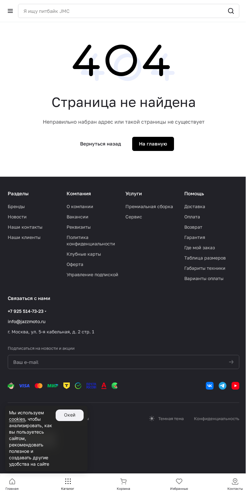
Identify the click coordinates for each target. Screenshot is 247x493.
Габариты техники (204, 268)
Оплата (192, 216)
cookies (17, 419)
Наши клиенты (24, 237)
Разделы (18, 193)
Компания (79, 193)
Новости (17, 216)
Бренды (16, 206)
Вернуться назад (100, 143)
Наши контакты (25, 227)
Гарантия (194, 237)
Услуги (133, 193)
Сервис (133, 216)
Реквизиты (79, 227)
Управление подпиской (92, 274)
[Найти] (231, 11)
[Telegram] (222, 386)
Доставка (194, 206)
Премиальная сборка (149, 206)
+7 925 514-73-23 (25, 311)
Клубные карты (84, 254)
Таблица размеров (205, 257)
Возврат (193, 227)
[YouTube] (235, 386)
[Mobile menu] (10, 11)
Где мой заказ (199, 247)
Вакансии (77, 216)
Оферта (75, 264)
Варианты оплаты (204, 278)
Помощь (194, 193)
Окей (69, 415)
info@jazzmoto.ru (26, 321)
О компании (80, 206)
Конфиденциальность (216, 418)
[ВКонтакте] (210, 386)
